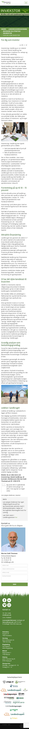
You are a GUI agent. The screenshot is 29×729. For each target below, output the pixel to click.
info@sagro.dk (6, 615)
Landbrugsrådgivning (17, 29)
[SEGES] (20, 699)
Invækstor (7, 33)
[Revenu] (14, 686)
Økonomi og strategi (11, 31)
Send (14, 584)
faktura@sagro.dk (7, 622)
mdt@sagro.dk (8, 562)
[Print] (20, 45)
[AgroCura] (19, 703)
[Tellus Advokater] (26, 690)
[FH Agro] (14, 719)
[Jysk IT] (9, 682)
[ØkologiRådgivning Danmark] (20, 682)
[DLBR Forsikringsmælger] (14, 707)
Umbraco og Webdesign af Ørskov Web (23, 726)
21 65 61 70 (7, 560)
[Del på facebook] (22, 45)
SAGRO (3, 29)
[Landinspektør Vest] (14, 711)
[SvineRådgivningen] (11, 694)
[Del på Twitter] (26, 45)
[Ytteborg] (10, 699)
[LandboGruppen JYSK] (11, 690)
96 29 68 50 (7, 558)
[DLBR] (22, 694)
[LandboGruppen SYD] (14, 715)
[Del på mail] (24, 45)
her (16, 517)
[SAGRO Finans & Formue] (8, 703)
